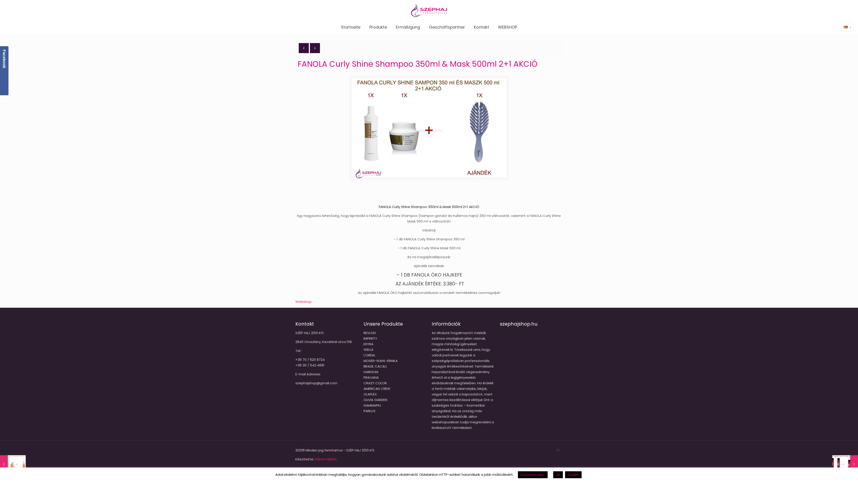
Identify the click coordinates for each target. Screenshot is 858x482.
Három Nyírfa (325, 459)
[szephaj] (429, 10)
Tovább (573, 475)
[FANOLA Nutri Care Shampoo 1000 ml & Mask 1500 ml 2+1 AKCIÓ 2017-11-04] (13, 464)
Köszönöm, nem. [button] (533, 475)
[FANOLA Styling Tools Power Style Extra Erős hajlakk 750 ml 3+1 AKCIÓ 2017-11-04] (845, 464)
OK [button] (558, 475)
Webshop (303, 301)
